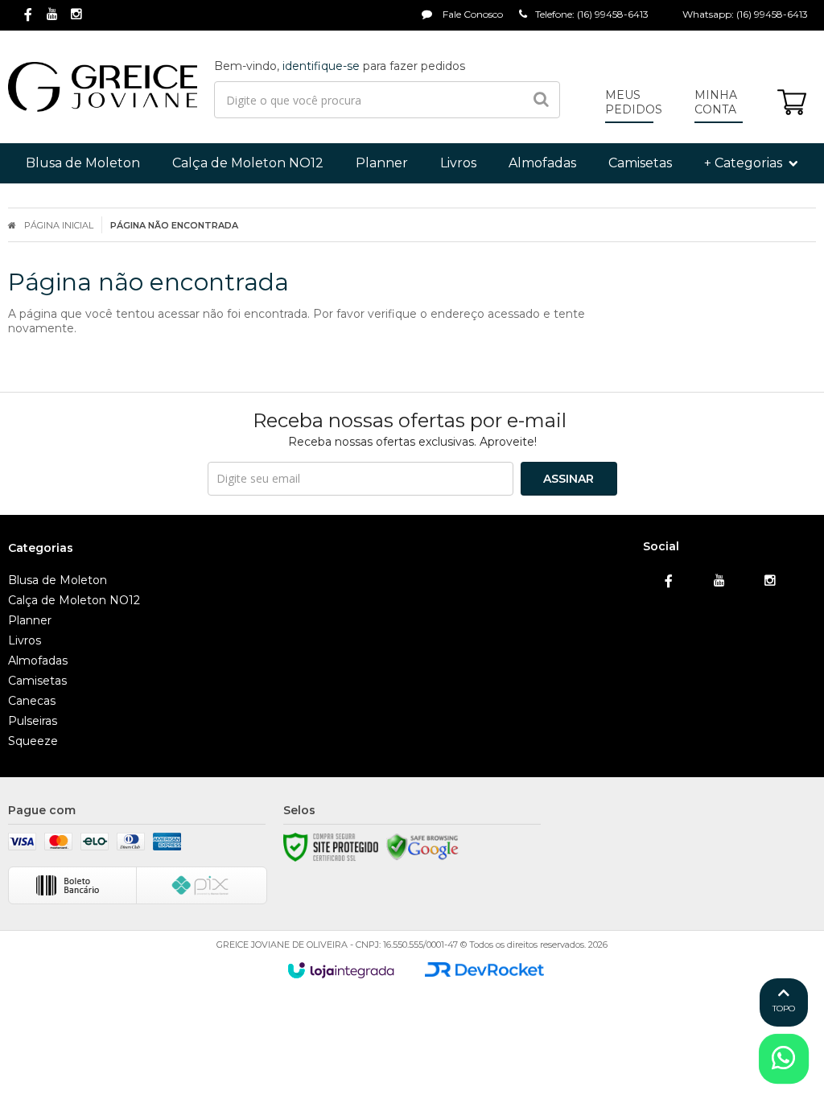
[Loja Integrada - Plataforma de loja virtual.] (341, 970)
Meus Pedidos (633, 102)
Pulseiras (32, 721)
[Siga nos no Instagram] (76, 15)
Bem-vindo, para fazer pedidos (339, 66)
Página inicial (58, 225)
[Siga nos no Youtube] (52, 15)
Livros (24, 640)
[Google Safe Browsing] (422, 847)
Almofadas (38, 660)
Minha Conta (715, 102)
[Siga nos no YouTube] (719, 581)
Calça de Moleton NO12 (74, 600)
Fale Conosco (471, 14)
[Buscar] (541, 99)
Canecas (32, 701)
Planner (30, 620)
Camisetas (37, 680)
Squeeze (33, 741)
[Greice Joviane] (102, 87)
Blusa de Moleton (57, 580)
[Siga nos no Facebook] (28, 16)
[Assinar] (569, 479)
